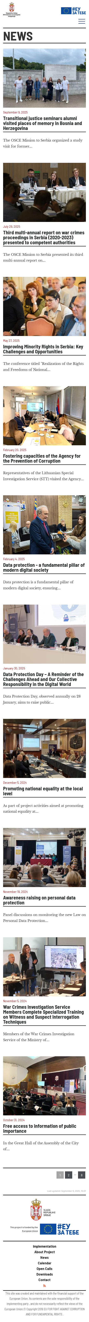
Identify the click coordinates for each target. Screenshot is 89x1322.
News (44, 1257)
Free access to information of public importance (39, 1128)
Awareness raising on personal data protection (39, 900)
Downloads (44, 1274)
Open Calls (44, 1268)
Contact (44, 1279)
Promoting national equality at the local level (43, 791)
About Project (44, 1251)
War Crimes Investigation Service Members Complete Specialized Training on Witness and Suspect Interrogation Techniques (43, 1014)
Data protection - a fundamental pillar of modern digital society (44, 567)
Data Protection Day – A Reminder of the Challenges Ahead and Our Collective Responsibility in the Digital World (43, 679)
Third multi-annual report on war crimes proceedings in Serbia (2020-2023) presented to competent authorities (43, 237)
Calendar (44, 1263)
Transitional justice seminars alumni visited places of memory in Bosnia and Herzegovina (42, 123)
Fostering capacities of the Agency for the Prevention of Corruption (42, 458)
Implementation (44, 1246)
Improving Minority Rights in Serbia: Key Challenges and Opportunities (43, 349)
